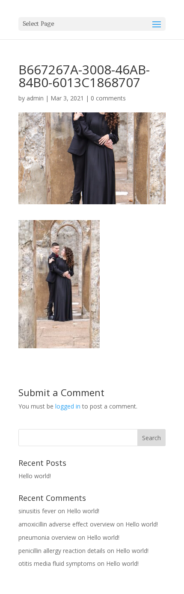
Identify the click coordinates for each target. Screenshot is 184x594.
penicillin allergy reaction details (61, 551)
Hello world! (34, 476)
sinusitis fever (37, 511)
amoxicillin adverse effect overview (66, 524)
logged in (67, 406)
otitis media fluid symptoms (56, 563)
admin (35, 98)
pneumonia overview (47, 537)
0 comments (108, 98)
